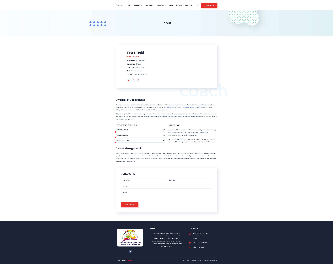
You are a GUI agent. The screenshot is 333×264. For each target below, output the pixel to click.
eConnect (129, 261)
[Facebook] (130, 251)
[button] (198, 5)
